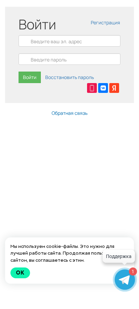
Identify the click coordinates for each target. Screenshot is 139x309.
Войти (29, 77)
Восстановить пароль (69, 77)
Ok (20, 272)
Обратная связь (69, 113)
